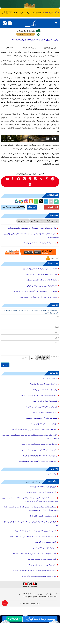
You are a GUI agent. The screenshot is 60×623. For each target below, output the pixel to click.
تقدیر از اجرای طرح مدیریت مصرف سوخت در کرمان (39, 444)
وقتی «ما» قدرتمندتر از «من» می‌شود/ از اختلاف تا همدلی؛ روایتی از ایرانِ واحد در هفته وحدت (30, 236)
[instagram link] (24, 179)
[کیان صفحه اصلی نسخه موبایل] (30, 619)
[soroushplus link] (30, 179)
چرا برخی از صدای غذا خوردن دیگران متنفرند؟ (41, 407)
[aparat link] (30, 184)
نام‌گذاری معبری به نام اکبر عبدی (45, 542)
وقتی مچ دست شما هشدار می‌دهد (45, 390)
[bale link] (36, 179)
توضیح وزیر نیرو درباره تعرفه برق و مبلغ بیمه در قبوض (38, 461)
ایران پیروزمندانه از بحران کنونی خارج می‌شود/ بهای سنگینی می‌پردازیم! (32, 228)
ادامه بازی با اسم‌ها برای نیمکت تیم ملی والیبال (41, 274)
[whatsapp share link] (36, 201)
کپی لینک (32, 207)
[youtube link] (7, 179)
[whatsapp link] (47, 179)
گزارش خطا (55, 258)
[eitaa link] (19, 179)
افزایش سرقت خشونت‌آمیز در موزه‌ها (44, 424)
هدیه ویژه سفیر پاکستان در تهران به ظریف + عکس (39, 450)
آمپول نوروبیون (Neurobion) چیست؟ (43, 486)
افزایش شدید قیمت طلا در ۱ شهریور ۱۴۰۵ (41, 492)
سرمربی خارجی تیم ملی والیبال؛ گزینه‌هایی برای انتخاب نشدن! (35, 291)
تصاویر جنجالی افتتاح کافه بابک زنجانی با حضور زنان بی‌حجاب (34, 570)
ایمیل (57, 327)
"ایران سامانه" (24, 603)
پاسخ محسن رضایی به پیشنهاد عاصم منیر (42, 559)
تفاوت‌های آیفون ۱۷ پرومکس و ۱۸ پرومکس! (41, 418)
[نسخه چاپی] (56, 201)
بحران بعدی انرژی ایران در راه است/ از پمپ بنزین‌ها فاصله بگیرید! (34, 429)
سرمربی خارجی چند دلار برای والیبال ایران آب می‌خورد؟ (38, 297)
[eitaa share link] (31, 201)
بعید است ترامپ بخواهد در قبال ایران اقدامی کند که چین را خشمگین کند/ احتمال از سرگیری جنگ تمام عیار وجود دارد (31, 509)
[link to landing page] (31, 23)
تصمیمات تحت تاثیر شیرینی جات (45, 401)
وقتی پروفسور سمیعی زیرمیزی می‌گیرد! (42, 565)
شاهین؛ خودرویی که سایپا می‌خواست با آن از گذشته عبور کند (35, 531)
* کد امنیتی (55, 356)
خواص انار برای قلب (50, 378)
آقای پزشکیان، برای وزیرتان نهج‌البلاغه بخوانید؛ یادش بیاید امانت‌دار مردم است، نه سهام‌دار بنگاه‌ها (30, 437)
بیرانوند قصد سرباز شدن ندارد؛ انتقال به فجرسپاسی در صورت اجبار (33, 536)
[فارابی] (30, 32)
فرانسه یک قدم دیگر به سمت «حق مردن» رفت (40, 243)
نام (58, 316)
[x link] (13, 179)
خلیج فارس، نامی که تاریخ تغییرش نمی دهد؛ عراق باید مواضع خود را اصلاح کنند (31, 524)
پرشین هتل (52, 474)
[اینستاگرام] (26, 201)
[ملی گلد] (30, 4)
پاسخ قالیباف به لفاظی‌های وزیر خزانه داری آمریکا (40, 455)
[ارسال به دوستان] (51, 201)
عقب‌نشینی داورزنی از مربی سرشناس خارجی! (42, 286)
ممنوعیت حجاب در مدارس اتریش (44, 548)
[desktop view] (10, 23)
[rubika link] (53, 179)
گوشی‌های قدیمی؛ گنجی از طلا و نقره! (43, 516)
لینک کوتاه (53, 207)
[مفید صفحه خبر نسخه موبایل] (30, 12)
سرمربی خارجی (36, 221)
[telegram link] (41, 179)
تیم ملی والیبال (51, 221)
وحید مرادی (22, 221)
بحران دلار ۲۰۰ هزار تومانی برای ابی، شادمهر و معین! (39, 395)
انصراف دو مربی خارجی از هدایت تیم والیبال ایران (40, 268)
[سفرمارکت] (30, 252)
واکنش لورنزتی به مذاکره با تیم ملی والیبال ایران (40, 280)
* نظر (57, 338)
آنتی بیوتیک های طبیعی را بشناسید (44, 412)
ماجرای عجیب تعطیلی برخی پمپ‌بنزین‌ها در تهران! (39, 576)
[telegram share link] (46, 201)
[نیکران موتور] (30, 138)
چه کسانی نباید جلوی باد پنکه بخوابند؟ (43, 384)
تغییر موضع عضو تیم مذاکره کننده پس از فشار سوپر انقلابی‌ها (34, 553)
